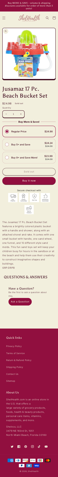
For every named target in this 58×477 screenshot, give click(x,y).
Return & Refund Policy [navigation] (18, 360)
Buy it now (29, 180)
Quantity (6, 107)
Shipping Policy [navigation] (14, 367)
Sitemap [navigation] (10, 381)
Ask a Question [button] (20, 301)
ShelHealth (33, 471)
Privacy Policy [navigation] (14, 346)
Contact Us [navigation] (12, 374)
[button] (3, 18)
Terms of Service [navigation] (15, 353)
